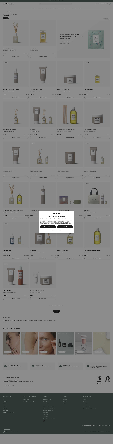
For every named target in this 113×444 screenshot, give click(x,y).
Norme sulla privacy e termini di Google (63, 223)
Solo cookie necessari (48, 226)
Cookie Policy (50, 223)
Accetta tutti (65, 226)
